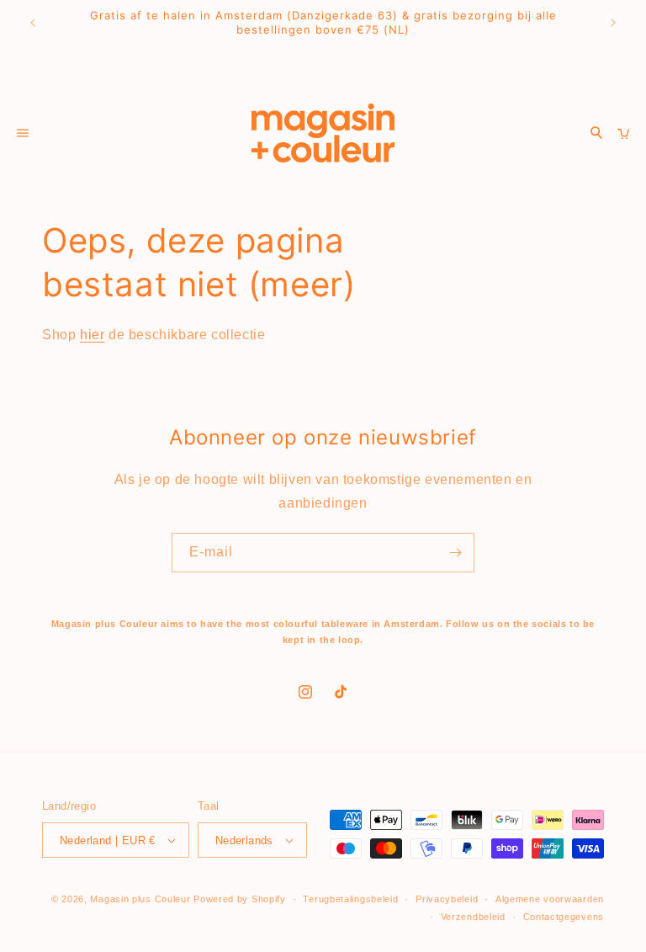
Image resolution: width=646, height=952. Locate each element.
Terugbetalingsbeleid (350, 899)
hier (92, 334)
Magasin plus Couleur (140, 899)
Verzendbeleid (473, 917)
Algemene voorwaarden (549, 899)
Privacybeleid (447, 899)
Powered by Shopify (239, 899)
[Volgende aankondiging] (613, 22)
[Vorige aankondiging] (32, 22)
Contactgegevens (564, 917)
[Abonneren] (455, 552)
